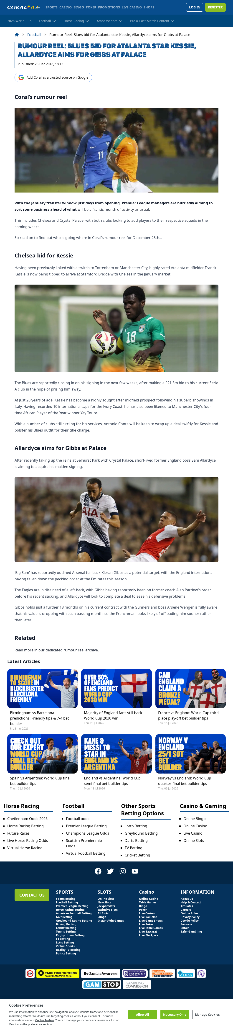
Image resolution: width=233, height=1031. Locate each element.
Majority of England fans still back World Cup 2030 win (113, 715)
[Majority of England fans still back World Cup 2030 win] (116, 688)
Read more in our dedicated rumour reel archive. (57, 650)
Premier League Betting (86, 825)
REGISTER (215, 7)
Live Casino (193, 833)
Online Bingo (194, 818)
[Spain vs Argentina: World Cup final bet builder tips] (42, 754)
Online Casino (195, 825)
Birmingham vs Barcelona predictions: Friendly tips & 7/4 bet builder (39, 718)
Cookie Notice (44, 1020)
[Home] (17, 34)
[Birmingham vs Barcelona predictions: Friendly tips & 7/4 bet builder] (42, 688)
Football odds (77, 818)
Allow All (142, 1015)
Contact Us (32, 895)
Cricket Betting (137, 855)
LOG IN (194, 7)
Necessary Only (174, 1015)
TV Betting (133, 847)
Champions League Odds (87, 833)
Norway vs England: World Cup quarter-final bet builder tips (184, 781)
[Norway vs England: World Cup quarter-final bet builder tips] (190, 754)
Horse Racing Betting (25, 825)
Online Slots (193, 840)
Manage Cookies (207, 1015)
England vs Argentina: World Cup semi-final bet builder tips (112, 781)
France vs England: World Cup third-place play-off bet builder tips (189, 715)
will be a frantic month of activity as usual (113, 209)
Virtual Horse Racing (25, 847)
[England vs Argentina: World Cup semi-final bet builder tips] (116, 754)
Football (34, 34)
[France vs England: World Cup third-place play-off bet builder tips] (190, 688)
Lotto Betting (136, 825)
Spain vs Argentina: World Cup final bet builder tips (40, 781)
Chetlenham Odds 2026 (27, 818)
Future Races (18, 833)
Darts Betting (136, 840)
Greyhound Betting (141, 833)
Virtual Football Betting (86, 853)
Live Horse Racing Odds (27, 840)
